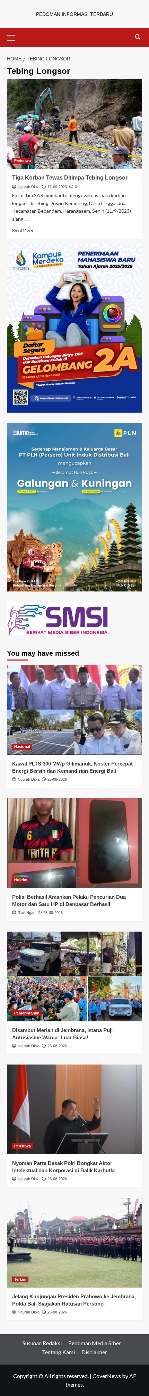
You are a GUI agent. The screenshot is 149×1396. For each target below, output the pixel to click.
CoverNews (107, 1376)
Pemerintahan (27, 1013)
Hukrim (20, 880)
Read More (22, 230)
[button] (14, 37)
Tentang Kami (58, 1352)
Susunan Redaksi (42, 1343)
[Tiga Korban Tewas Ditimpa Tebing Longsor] (74, 124)
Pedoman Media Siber (94, 1343)
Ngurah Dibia (29, 187)
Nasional (22, 746)
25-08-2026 (57, 779)
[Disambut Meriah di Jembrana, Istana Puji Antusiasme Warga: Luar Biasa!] (74, 976)
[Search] (137, 37)
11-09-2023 (57, 187)
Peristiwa (22, 160)
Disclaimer (94, 1352)
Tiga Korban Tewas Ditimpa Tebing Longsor (70, 178)
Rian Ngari (26, 913)
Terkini (20, 1279)
